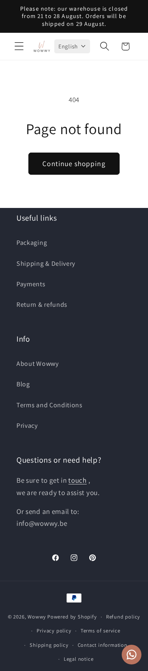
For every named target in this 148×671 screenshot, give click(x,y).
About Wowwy (37, 363)
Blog (23, 384)
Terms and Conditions (49, 405)
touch (77, 480)
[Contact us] (131, 654)
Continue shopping (74, 163)
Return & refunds (41, 304)
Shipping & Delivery (45, 263)
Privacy (27, 425)
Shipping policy (49, 644)
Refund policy (123, 616)
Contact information (102, 644)
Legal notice (79, 658)
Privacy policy (54, 630)
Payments (31, 284)
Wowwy (37, 616)
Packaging (31, 242)
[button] (19, 46)
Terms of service (100, 630)
